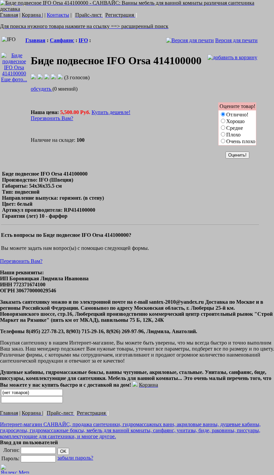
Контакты (58, 15)
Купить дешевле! (111, 112)
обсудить (41, 89)
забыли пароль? (75, 458)
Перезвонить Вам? (52, 118)
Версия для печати (236, 40)
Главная (35, 40)
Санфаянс (62, 40)
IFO (83, 40)
